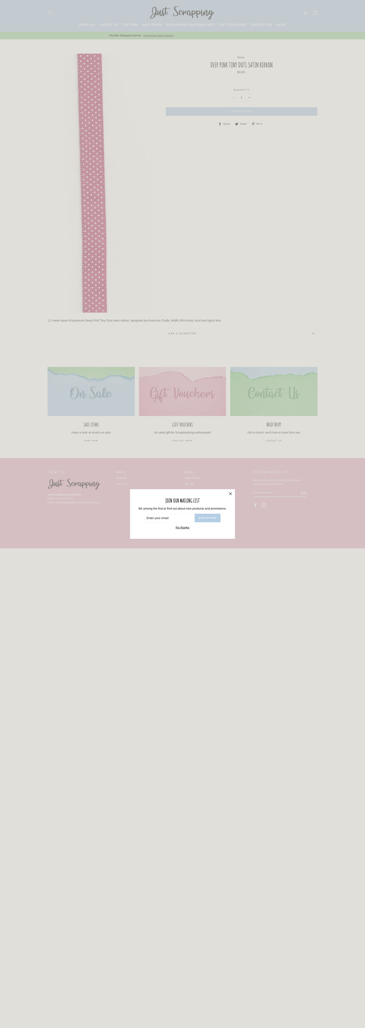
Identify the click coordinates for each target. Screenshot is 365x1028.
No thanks (182, 527)
